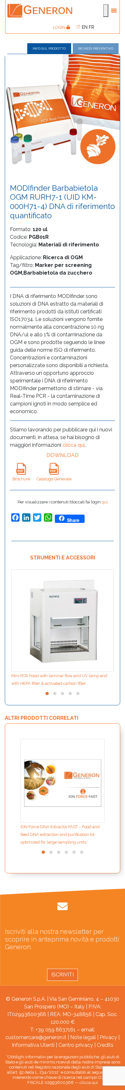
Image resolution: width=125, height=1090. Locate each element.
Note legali (83, 1037)
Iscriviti (62, 975)
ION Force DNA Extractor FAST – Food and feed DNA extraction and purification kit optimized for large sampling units (60, 834)
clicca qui (74, 445)
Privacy (108, 1037)
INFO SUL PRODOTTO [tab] (49, 48)
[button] (47, 693)
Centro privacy (75, 1045)
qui (105, 502)
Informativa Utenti (33, 1045)
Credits (105, 1045)
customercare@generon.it (35, 1037)
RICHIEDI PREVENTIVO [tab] (95, 48)
